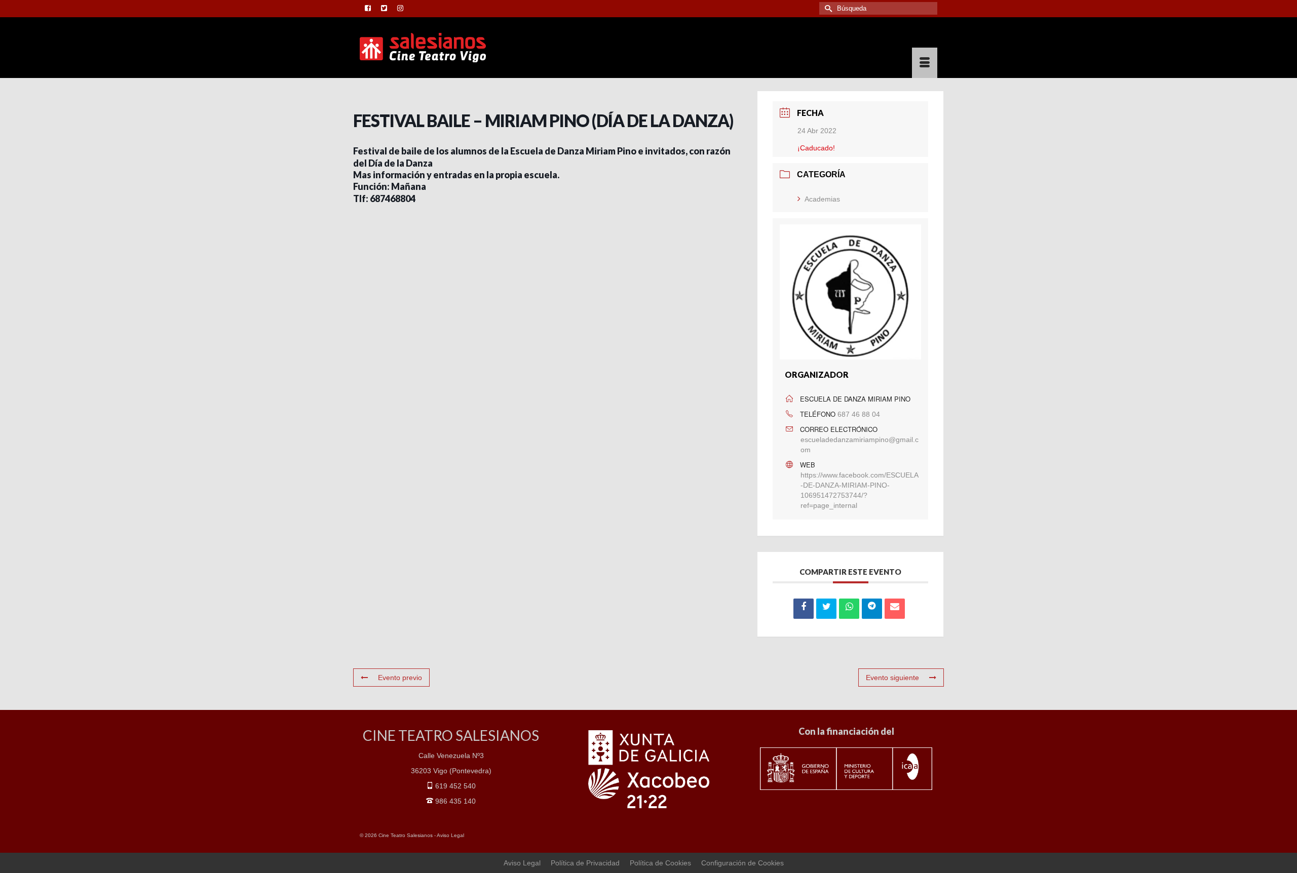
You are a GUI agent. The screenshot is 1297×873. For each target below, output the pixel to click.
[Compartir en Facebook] (803, 609)
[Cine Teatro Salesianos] (451, 47)
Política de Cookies (660, 863)
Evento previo (400, 677)
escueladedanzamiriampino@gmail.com (859, 444)
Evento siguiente (892, 677)
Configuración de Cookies (742, 863)
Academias (822, 199)
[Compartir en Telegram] (872, 609)
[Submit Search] (826, 8)
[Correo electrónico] (895, 609)
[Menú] (924, 63)
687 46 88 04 (858, 414)
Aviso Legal (450, 835)
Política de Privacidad (585, 863)
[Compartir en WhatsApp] (849, 609)
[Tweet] (826, 609)
